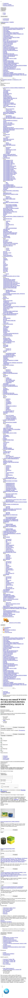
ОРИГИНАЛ (9, 558)
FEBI (7, 571)
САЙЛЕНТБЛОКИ (7, 340)
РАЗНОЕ (5, 59)
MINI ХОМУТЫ (6, 594)
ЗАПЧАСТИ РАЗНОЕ (8, 43)
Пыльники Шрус (9, 496)
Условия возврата (7, 945)
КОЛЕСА (5, 328)
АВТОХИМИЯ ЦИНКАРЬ (9, 186)
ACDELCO (8, 465)
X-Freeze (5, 274)
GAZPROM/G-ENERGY (11, 406)
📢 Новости (6, 628)
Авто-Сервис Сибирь (8, 909)
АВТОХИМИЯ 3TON (8, 160)
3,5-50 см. (8, 250)
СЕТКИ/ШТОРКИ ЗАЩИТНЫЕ (10, 311)
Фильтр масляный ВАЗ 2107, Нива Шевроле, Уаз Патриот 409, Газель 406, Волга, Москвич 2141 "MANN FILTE (13, 861)
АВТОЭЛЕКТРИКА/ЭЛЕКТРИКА (11, 32)
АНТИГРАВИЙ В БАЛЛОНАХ (10, 120)
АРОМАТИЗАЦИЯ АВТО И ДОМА (11, 37)
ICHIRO (7, 408)
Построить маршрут (7, 910)
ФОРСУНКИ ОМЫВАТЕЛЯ (9, 112)
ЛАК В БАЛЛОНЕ (7, 125)
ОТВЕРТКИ (6, 359)
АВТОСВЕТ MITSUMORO (9, 145)
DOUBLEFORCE (10, 569)
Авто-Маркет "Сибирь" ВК (9, 960)
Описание (5, 755)
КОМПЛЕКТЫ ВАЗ (10, 483)
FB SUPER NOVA (10, 224)
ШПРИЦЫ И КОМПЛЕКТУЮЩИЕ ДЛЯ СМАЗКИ (15, 74)
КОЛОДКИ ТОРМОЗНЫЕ (9, 49)
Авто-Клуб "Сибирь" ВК (8, 959)
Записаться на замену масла (9, 907)
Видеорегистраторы (7, 242)
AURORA (8, 221)
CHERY (7, 544)
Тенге (4, 14)
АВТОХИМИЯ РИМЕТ (8, 184)
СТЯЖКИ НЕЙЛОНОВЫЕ (9, 596)
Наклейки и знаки (7, 252)
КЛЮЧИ (5, 351)
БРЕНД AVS (6, 39)
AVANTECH (8, 539)
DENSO (7, 468)
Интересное (3, 950)
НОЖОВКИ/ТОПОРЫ (8, 356)
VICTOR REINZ (6, 318)
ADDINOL (5, 259)
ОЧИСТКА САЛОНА (8, 428)
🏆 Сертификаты (7, 627)
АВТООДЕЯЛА (6, 90)
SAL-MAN (5, 138)
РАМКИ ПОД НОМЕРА (8, 102)
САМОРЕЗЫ (9, 382)
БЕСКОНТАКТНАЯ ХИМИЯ (10, 422)
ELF (7, 404)
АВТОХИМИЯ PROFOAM (9, 174)
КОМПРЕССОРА (7, 95)
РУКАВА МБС (6, 452)
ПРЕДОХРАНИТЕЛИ (8, 210)
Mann (4, 720)
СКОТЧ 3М (5, 322)
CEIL (7, 222)
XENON (8, 136)
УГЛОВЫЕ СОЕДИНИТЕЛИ (9, 526)
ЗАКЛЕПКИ (8, 379)
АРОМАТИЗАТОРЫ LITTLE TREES (11, 285)
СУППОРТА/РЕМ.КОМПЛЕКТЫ (10, 333)
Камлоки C (8, 369)
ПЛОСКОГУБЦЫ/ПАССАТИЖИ (10, 360)
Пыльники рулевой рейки (11, 493)
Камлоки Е (8, 370)
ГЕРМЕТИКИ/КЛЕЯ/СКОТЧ (9, 42)
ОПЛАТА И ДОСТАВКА (15, 622)
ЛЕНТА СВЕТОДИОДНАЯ (9, 154)
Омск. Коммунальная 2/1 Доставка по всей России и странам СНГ (12, 969)
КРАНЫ (5, 51)
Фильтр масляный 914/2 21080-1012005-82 (10, 821)
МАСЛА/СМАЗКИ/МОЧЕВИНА (10, 55)
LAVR (7, 183)
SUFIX (7, 201)
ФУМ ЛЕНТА (6, 71)
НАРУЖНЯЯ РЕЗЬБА (11, 518)
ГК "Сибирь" (6, 962)
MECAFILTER (9, 587)
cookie (22, 930)
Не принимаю (3, 932)
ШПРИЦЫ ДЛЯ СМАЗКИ (9, 614)
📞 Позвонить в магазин (6, 79)
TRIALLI (5, 446)
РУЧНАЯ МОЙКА (7, 430)
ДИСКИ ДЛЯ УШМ (7, 122)
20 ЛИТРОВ (8, 425)
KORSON (5, 265)
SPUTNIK (5, 270)
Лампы (7, 142)
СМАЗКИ (5, 413)
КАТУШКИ (5, 327)
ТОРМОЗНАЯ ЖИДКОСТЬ (9, 67)
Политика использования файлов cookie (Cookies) (14, 946)
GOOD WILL (9, 548)
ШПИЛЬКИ (6, 383)
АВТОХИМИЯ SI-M (7, 175)
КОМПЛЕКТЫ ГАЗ (10, 484)
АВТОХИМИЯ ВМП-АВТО (9, 179)
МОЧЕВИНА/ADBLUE (8, 411)
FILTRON (8, 572)
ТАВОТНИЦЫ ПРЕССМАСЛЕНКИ (11, 611)
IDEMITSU (8, 409)
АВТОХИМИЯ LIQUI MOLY (9, 172)
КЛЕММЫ (5, 230)
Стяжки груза (9, 110)
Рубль (4, 13)
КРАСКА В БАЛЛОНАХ (8, 124)
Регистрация (6, 19)
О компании (6, 3)
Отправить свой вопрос (5, 792)
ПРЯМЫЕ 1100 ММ (10, 490)
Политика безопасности (8, 5)
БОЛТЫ (5, 297)
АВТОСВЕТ (6, 30)
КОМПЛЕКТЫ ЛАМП (11, 149)
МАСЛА (5, 396)
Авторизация (6, 18)
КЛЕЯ (4, 321)
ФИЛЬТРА (5, 70)
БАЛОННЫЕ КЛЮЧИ (11, 353)
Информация (3, 934)
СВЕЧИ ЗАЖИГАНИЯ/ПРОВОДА (11, 63)
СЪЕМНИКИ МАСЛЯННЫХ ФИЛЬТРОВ (12, 362)
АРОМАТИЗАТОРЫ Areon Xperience (11, 283)
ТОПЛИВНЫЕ (6, 589)
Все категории (6, 26)
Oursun (7, 225)
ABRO (4, 317)
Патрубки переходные (11, 487)
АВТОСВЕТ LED (7, 140)
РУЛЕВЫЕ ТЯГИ (7, 339)
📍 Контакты (6, 631)
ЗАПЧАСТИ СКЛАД (8, 44)
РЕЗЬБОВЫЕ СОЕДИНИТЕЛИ (10, 514)
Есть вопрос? (6, 759)
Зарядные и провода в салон (9, 244)
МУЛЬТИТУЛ (6, 436)
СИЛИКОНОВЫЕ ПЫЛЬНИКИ (10, 491)
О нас (4, 936)
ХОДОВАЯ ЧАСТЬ (7, 334)
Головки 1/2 (8, 348)
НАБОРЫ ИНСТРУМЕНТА (9, 355)
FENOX (7, 469)
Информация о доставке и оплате (10, 937)
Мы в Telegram (6, 911)
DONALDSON (9, 546)
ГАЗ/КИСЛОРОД (7, 451)
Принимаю (10, 932)
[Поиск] (15, 78)
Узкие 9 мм (8, 602)
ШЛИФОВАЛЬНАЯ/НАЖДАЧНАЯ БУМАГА (13, 128)
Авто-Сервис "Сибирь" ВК (9, 961)
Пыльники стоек (9, 494)
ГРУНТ (4, 121)
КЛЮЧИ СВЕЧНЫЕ (7, 461)
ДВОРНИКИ (9, 115)
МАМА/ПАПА (9, 207)
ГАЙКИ (7, 377)
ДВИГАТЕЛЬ (6, 326)
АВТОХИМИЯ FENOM (8, 167)
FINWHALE (8, 470)
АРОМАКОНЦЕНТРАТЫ (9, 280)
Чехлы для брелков (7, 255)
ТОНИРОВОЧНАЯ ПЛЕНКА (10, 66)
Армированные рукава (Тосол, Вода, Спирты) (16, 499)
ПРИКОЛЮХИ (6, 101)
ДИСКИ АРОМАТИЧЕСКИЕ (9, 287)
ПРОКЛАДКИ (6, 331)
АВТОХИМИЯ (6, 31)
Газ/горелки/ (6, 435)
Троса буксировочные (10, 111)
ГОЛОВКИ (5, 346)
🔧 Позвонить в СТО (16, 79)
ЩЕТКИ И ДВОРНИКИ (8, 113)
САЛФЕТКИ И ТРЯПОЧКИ (9, 104)
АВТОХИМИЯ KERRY (8, 169)
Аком (7, 227)
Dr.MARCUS (6, 278)
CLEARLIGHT (6, 134)
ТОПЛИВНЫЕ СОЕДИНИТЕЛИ (10, 520)
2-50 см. (7, 249)
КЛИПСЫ (5, 375)
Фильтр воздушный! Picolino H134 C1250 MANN (11, 887)
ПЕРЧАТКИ (6, 57)
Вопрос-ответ (6, 758)
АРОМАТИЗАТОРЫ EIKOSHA (10, 284)
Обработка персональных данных (10, 941)
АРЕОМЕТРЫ (6, 229)
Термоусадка (8, 197)
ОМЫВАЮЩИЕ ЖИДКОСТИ (10, 98)
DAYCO (5, 443)
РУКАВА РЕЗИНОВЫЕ (8, 62)
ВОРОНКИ (5, 92)
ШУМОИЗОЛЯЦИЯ (7, 76)
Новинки (3, 920)
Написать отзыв (4, 766)
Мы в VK (5, 912)
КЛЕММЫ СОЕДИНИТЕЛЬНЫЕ (10, 202)
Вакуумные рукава (10, 500)
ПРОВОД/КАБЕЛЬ (7, 212)
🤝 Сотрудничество (7, 632)
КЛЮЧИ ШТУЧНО (10, 354)
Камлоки (5, 367)
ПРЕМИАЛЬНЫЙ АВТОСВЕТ (10, 155)
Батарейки (5, 241)
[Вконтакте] (6, 994)
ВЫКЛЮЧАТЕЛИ (7, 193)
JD (6, 471)
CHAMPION (8, 402)
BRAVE (7, 565)
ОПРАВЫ (5, 358)
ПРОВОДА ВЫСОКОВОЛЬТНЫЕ (11, 462)
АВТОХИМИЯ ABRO (8, 162)
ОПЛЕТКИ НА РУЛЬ (8, 99)
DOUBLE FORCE (10, 547)
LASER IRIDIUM (10, 472)
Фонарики (5, 253)
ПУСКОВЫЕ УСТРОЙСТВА (9, 234)
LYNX (7, 473)
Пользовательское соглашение (10, 939)
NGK (7, 476)
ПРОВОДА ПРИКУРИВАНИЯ (10, 232)
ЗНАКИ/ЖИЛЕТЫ (7, 93)
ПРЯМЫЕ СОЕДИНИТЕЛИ (9, 510)
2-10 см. (7, 248)
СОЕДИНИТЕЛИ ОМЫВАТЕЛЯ (10, 519)
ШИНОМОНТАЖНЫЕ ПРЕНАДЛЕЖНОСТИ (13, 73)
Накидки (5, 251)
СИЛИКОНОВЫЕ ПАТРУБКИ (10, 480)
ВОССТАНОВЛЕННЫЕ (11, 228)
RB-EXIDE (8, 555)
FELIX (4, 263)
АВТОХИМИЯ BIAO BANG (9, 166)
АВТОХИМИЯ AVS (7, 164)
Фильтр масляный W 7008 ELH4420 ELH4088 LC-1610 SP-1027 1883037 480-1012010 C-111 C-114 (14, 875)
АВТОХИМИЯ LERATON (9, 170)
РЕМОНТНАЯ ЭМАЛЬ (8, 127)
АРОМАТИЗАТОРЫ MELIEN (10, 286)
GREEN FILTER (9, 549)
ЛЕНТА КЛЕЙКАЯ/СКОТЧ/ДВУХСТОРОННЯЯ (14, 306)
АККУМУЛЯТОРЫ (7, 218)
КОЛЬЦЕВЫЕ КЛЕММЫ (11, 205)
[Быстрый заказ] (1, 831)
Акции (4, 952)
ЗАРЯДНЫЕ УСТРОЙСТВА (9, 303)
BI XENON (8, 147)
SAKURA (8, 556)
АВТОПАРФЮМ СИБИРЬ (9, 279)
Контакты (16, 799)
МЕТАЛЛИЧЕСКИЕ (10, 380)
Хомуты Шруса (6, 606)
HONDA (8, 407)
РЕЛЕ (4, 215)
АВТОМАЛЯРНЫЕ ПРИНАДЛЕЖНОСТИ (13, 29)
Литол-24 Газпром (10, 415)
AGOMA (8, 455)
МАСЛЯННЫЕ (6, 559)
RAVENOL (5, 269)
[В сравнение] (3, 831)
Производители (6, 954)
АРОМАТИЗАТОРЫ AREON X (10, 282)
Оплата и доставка (7, 4)
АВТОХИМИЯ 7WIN (8, 161)
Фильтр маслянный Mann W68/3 (8, 848)
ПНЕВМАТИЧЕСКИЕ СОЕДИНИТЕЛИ (12, 508)
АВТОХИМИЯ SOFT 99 (8, 176)
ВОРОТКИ (5, 345)
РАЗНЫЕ (8, 153)
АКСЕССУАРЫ (6, 35)
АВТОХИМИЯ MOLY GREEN (10, 173)
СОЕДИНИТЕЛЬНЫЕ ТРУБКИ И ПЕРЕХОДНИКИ (15, 65)
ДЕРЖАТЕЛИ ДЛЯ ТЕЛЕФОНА (10, 243)
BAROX (8, 400)
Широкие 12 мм (9, 604)
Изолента (8, 196)
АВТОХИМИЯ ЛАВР (8, 180)
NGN (4, 266)
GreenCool (5, 264)
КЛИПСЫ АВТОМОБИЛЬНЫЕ (10, 47)
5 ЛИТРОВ (8, 427)
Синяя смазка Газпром (11, 416)
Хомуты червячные (7, 600)
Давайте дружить (4, 957)
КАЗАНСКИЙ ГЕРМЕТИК (9, 320)
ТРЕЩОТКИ (6, 363)
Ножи (4, 437)
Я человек (3, 783)
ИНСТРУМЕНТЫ (7, 45)
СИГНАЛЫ (5, 105)
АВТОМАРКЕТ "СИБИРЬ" (8, 903)
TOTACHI (5, 271)
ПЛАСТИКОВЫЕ (10, 381)
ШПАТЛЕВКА (6, 131)
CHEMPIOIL (8, 403)
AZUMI (7, 554)
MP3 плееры (6, 239)
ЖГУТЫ (5, 319)
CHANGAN (8, 466)
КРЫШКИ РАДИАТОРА (8, 53)
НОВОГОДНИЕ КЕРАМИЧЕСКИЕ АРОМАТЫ (14, 293)
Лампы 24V (8, 152)
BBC (7, 182)
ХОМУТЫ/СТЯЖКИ (8, 312)
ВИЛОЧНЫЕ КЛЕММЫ (11, 204)
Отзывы (5, 757)
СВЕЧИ (5, 463)
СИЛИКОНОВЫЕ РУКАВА (9, 497)
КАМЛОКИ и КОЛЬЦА (8, 46)
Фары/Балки (8, 143)
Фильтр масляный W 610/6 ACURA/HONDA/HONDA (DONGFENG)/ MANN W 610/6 (13, 899)
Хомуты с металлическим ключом (10, 599)
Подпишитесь (22, 730)
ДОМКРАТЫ (6, 301)
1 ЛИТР (7, 424)
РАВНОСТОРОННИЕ (11, 525)
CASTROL (8, 401)
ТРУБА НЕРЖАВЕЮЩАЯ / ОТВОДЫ (12, 69)
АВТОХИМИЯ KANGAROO (9, 168)
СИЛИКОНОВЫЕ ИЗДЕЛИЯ (10, 64)
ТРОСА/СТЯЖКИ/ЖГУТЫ (9, 106)
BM (6, 541)
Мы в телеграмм (6, 963)
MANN (4, 694)
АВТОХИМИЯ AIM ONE (9, 163)
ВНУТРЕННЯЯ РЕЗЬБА (11, 517)
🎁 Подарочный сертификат (9, 629)
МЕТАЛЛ (8, 507)
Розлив (7, 273)
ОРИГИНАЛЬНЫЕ (7, 448)
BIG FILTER (8, 540)
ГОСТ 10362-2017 (10, 456)
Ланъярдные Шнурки (8, 245)
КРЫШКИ (5, 329)
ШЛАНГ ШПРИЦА (7, 613)
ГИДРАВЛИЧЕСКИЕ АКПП (9, 552)
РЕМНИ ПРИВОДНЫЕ (8, 60)
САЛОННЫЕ (6, 574)
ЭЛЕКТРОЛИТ (6, 236)
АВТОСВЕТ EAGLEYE (8, 139)
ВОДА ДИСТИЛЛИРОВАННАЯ (10, 40)
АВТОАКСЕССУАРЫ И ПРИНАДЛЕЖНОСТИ (14, 28)
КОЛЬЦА (5, 388)
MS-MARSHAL (9, 475)
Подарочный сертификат (6, 921)
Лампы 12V (8, 150)
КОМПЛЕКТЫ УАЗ (10, 485)
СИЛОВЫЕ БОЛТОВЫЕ (8, 595)
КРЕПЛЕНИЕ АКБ (7, 231)
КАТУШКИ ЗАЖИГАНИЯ (9, 198)
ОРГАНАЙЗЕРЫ (7, 100)
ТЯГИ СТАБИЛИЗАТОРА (9, 341)
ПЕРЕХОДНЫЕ (9, 524)
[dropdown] (1, 1)
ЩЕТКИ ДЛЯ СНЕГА (11, 117)
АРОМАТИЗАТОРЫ (8, 300)
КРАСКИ (5, 52)
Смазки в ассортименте (11, 417)
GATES (4, 444)
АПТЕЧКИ (5, 91)
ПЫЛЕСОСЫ (6, 308)
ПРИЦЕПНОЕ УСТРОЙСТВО (10, 211)
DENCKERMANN (10, 545)
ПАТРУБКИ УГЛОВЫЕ (11, 489)
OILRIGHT (5, 267)
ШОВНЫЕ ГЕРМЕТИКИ (9, 129)
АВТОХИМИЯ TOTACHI (9, 177)
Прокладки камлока (7, 372)
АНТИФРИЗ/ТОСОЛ (8, 36)
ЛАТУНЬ (8, 506)
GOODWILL (8, 583)
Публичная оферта (7, 942)
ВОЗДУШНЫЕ (6, 537)
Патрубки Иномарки (10, 486)
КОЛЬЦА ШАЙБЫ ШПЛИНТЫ (10, 50)
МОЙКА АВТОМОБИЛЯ (9, 56)
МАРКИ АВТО (9, 290)
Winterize (5, 258)
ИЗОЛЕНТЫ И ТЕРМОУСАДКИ (10, 194)
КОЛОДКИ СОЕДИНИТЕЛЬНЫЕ (11, 208)
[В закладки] (2, 831)
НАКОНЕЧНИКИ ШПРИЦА (9, 610)
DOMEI (7, 223)
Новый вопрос (4, 774)
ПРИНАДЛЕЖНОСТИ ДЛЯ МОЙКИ (11, 429)
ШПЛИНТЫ (6, 389)
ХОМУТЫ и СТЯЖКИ (8, 72)
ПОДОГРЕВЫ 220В (7, 209)
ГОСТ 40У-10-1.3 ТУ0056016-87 (13, 457)
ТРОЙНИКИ (6, 521)
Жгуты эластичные (10, 108)
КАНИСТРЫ (6, 94)
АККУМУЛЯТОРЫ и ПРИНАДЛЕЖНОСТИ (13, 33)
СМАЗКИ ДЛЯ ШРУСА (11, 418)
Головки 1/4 (8, 349)
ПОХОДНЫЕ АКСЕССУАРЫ (9, 58)
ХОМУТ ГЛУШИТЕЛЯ (8, 597)
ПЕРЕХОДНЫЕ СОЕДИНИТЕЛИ (11, 504)
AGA (4, 260)
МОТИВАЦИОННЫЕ (11, 291)
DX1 (4, 262)
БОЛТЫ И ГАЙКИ (7, 38)
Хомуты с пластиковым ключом (13, 603)
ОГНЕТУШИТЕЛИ (7, 97)
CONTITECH (6, 442)
